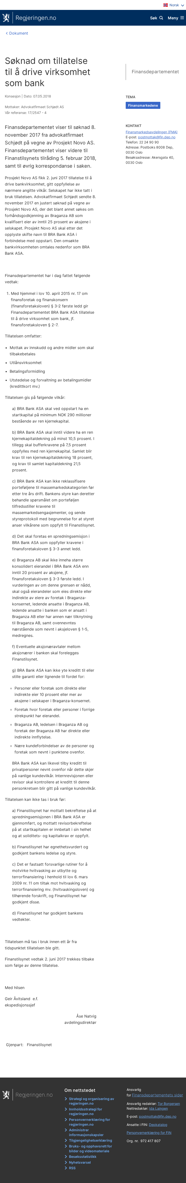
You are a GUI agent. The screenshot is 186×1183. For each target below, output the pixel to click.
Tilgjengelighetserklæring (90, 1140)
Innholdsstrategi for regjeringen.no (85, 1111)
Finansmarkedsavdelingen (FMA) (152, 132)
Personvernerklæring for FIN (149, 1133)
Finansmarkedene (143, 105)
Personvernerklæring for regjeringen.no (89, 1121)
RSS (72, 1168)
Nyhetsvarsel (80, 1162)
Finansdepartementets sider (157, 1095)
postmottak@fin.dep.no (156, 137)
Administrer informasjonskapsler (86, 1132)
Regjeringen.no (36, 17)
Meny (173, 17)
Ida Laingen (158, 1108)
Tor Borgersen (169, 1103)
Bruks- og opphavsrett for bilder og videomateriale (90, 1148)
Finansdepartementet (155, 71)
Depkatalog (158, 1125)
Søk (153, 17)
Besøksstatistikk (82, 1156)
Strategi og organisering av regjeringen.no (91, 1101)
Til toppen (91, 1070)
